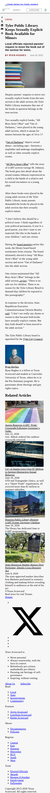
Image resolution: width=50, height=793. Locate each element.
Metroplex (15, 751)
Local (9, 19)
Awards (14, 774)
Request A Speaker (20, 777)
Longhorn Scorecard (20, 714)
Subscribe (34, 10)
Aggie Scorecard (19, 711)
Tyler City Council (33, 339)
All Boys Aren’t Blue (17, 164)
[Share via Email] (2, 29)
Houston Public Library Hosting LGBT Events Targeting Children (22, 521)
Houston (14, 748)
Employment (17, 780)
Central (14, 742)
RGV (13, 754)
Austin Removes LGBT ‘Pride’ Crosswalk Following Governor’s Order (22, 428)
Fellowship (16, 783)
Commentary (17, 700)
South (13, 757)
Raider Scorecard (19, 717)
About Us (10, 683)
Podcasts (14, 731)
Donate (16, 10)
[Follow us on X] (27, 637)
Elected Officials (19, 771)
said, (7, 313)
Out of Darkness (14, 142)
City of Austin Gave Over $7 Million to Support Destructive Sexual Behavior (24, 471)
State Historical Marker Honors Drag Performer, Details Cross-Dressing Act (24, 567)
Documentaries (18, 728)
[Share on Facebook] (2, 17)
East (12, 745)
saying (23, 280)
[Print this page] (2, 33)
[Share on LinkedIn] (2, 25)
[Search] (46, 10)
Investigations (17, 697)
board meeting (25, 244)
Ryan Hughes (17, 55)
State (13, 695)
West (12, 760)
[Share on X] (2, 21)
